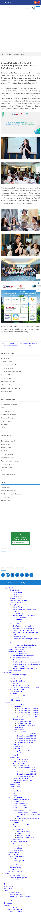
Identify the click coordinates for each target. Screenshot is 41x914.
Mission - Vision (6, 362)
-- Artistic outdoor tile (15, 820)
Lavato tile (16, 840)
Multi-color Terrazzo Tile (21, 825)
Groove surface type (24, 833)
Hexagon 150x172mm (24, 723)
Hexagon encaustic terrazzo (26, 742)
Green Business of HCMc (21, 685)
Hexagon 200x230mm (24, 721)
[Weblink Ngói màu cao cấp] (12, 346)
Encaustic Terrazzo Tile (21, 732)
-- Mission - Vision (14, 598)
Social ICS (16, 698)
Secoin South (17, 596)
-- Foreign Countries (15, 871)
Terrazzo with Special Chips (22, 780)
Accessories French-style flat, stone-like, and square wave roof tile (28, 814)
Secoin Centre (17, 594)
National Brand (18, 660)
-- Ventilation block (14, 852)
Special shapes (18, 727)
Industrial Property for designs (23, 656)
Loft (14, 793)
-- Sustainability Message (17, 675)
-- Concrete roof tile (15, 797)
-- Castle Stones (14, 787)
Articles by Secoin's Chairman (11, 494)
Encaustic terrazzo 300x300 (26, 736)
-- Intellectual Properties (16, 651)
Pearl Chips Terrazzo (20, 761)
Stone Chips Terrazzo (20, 759)
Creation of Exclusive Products (23, 628)
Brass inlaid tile (18, 753)
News (8, 54)
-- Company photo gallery (17, 878)
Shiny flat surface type (24, 831)
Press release (5, 497)
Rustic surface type (23, 835)
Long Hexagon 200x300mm (26, 725)
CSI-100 (15, 683)
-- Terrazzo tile (13, 757)
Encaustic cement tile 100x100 (27, 717)
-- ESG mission (13, 677)
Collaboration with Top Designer (24, 630)
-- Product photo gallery (16, 875)
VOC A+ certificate (19, 617)
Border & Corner (18, 730)
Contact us (8, 888)
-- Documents (13, 907)
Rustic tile (16, 823)
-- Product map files (15, 909)
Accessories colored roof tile (22, 810)
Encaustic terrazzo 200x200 (26, 734)
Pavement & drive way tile (10, 461)
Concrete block (6, 471)
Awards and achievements (10, 388)
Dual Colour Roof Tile (20, 808)
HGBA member (6, 428)
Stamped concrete (7, 464)
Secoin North (17, 592)
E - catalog (8, 903)
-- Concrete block (14, 854)
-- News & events (14, 892)
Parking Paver (17, 848)
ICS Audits (4, 425)
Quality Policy (17, 607)
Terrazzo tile (5, 444)
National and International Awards (25, 668)
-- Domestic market (15, 643)
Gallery (6, 873)
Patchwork (16, 749)
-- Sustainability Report (16, 689)
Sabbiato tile (17, 827)
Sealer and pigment (8, 474)
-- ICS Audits (12, 694)
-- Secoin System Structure (17, 601)
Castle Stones (6, 451)
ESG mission (5, 408)
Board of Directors (7, 368)
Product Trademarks (20, 653)
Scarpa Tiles (17, 782)
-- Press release (13, 899)
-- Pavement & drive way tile (18, 842)
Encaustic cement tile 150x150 (27, 715)
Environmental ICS (19, 696)
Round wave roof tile (20, 806)
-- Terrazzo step (14, 785)
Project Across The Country (22, 647)
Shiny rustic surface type (25, 837)
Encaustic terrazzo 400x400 (26, 738)
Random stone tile (19, 829)
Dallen (15, 789)
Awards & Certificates (8, 415)
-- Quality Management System (19, 605)
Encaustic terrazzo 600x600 (26, 740)
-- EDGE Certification (15, 679)
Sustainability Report (8, 418)
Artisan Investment (19, 637)
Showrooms (8, 886)
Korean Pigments (18, 861)
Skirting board (17, 744)
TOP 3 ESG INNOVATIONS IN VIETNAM (26, 687)
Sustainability (8, 399)
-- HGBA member (14, 700)
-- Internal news (13, 901)
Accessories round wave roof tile (28, 818)
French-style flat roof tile (21, 799)
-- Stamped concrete (15, 850)
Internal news (5, 501)
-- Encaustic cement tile (16, 704)
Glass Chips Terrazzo (20, 763)
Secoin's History (6, 391)
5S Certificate (17, 620)
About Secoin (7, 353)
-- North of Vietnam (15, 865)
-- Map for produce (15, 911)
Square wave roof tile (20, 804)
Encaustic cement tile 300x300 (27, 711)
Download (7, 905)
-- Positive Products (15, 692)
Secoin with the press (8, 491)
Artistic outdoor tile (7, 458)
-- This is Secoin (13, 590)
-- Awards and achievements (18, 658)
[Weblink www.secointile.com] (31, 346)
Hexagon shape (18, 719)
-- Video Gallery (13, 880)
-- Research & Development (18, 624)
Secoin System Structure (9, 365)
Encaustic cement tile (8, 441)
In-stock (15, 755)
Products (6, 436)
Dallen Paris (17, 791)
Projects (7, 863)
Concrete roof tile (7, 454)
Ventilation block (6, 468)
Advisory (7, 882)
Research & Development (10, 375)
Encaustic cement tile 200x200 (27, 708)
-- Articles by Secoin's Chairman (19, 897)
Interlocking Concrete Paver (22, 846)
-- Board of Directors (15, 603)
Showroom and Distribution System (25, 645)
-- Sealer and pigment (16, 856)
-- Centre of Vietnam (15, 867)
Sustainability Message (9, 405)
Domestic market (7, 378)
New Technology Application (22, 626)
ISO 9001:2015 (17, 613)
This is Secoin (5, 358)
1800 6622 (7, 2)
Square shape (17, 706)
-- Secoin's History (14, 670)
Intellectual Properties (8, 385)
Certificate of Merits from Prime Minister (26, 662)
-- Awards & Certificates (16, 681)
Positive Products (7, 421)
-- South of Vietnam (15, 869)
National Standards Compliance (24, 615)
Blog (5, 884)
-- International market (16, 649)
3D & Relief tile (18, 746)
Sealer (15, 859)
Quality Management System (11, 371)
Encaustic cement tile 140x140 (27, 713)
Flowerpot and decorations (22, 751)
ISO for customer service (21, 622)
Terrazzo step (6, 448)
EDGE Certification (7, 411)
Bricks (15, 795)
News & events (19, 54)
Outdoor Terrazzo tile (20, 844)
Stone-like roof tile (19, 801)
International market (8, 382)
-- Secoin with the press (16, 894)
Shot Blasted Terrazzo (20, 778)
